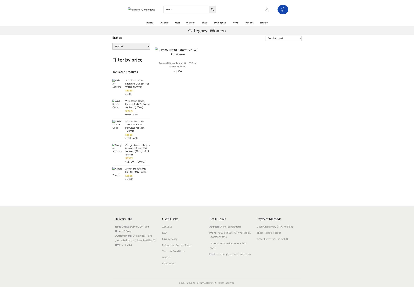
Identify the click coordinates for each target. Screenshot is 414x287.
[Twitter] (239, 14)
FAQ (164, 232)
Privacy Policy (169, 239)
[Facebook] (230, 4)
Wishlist (166, 257)
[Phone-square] (249, 14)
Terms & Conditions (173, 251)
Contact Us (168, 263)
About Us (167, 226)
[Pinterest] (249, 4)
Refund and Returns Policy (177, 245)
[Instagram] (239, 4)
